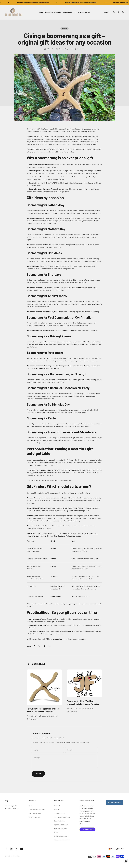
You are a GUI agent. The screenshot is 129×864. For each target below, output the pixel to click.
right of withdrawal (61, 825)
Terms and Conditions (62, 817)
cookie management (61, 836)
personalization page (65, 480)
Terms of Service (80, 742)
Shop (41, 12)
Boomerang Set (56, 596)
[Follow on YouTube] (21, 849)
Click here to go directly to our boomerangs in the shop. (66, 639)
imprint (56, 809)
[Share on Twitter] (39, 646)
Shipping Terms (59, 813)
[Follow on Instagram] (11, 849)
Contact (57, 806)
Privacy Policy (68, 742)
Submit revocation (114, 802)
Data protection (59, 821)
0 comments (81, 49)
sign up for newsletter (62, 840)
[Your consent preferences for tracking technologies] (125, 860)
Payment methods (60, 828)
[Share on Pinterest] (45, 646)
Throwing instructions (53, 12)
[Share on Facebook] (34, 646)
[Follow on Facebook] (6, 849)
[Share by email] (50, 646)
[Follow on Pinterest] (16, 849)
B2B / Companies (84, 12)
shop (42, 604)
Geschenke (65, 28)
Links (56, 832)
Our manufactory (69, 12)
